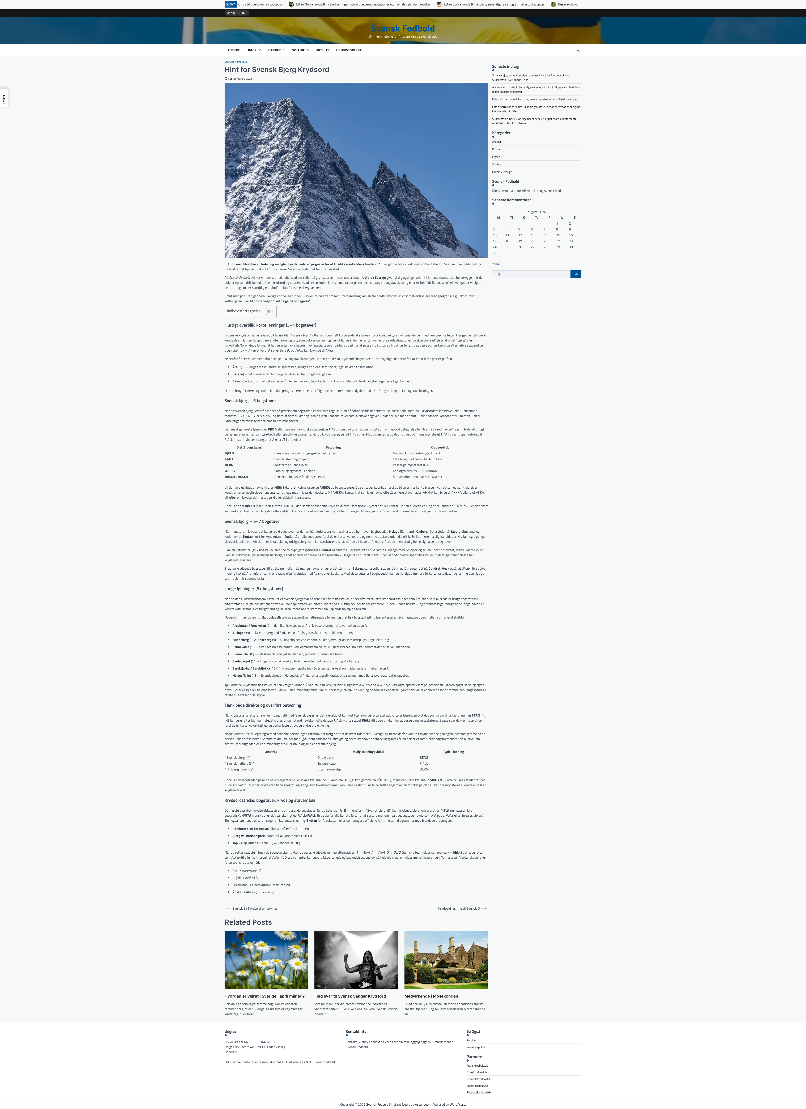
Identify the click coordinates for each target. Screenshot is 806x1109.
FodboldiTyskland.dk (479, 1092)
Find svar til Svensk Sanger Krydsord (350, 996)
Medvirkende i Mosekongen (431, 996)
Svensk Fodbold (403, 28)
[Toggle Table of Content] (267, 311)
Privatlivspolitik (476, 1047)
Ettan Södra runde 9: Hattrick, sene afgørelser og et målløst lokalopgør (320, 4)
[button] (4, 98)
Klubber (274, 50)
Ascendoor (422, 1104)
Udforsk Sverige (349, 50)
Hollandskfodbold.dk (479, 1079)
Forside (234, 50)
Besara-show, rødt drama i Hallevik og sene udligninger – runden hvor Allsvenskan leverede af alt (454, 4)
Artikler (323, 50)
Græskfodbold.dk (477, 1072)
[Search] (578, 50)
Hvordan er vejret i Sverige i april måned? (265, 996)
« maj (496, 263)
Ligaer (251, 50)
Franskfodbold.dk (477, 1065)
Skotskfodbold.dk (477, 1085)
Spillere (298, 50)
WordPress (457, 1104)
